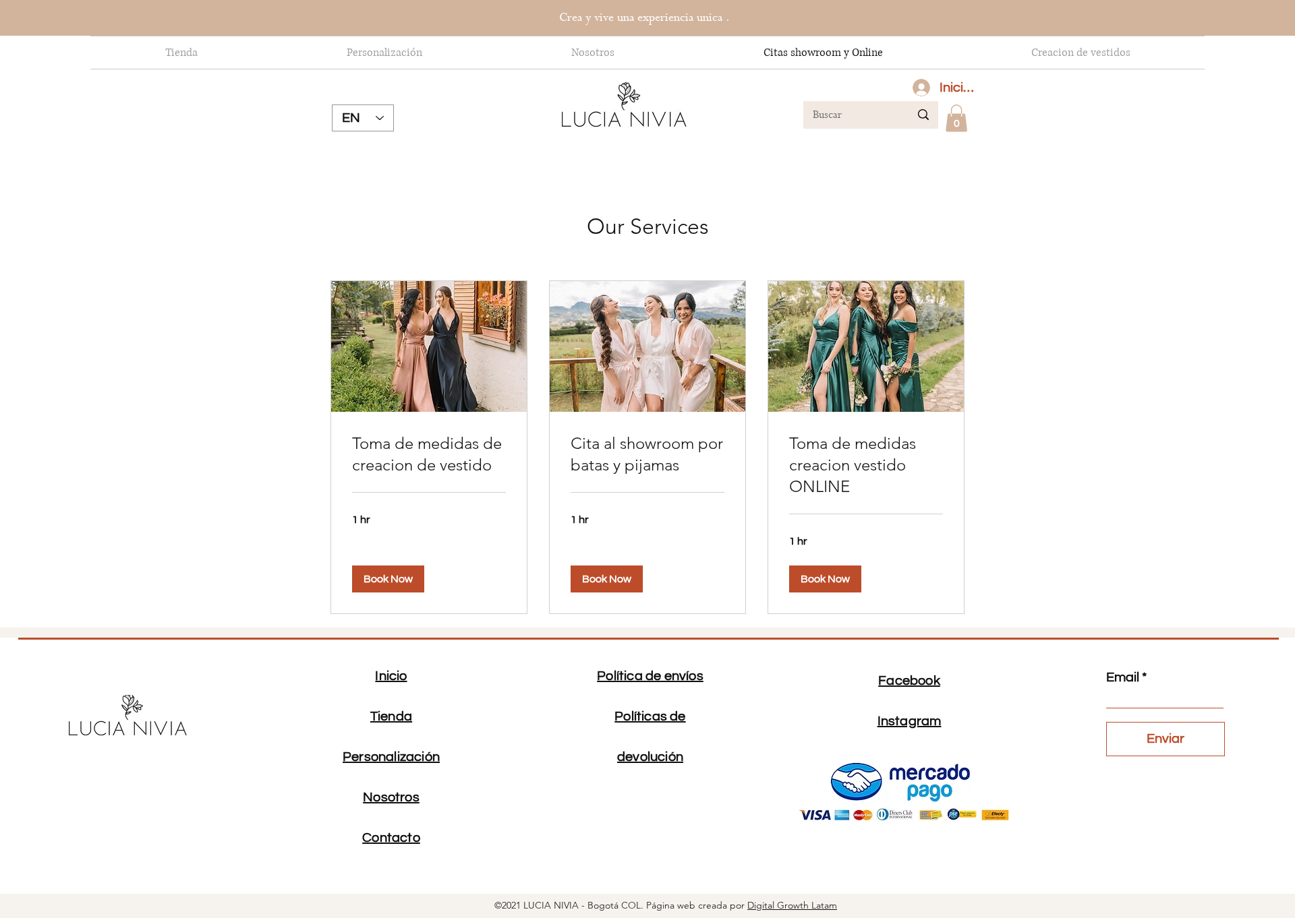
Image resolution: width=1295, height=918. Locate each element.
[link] (429, 454)
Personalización (391, 757)
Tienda (391, 716)
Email (1122, 677)
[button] (956, 118)
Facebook (909, 680)
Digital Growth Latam (792, 905)
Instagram (909, 721)
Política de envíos (650, 676)
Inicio (391, 676)
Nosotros (391, 797)
